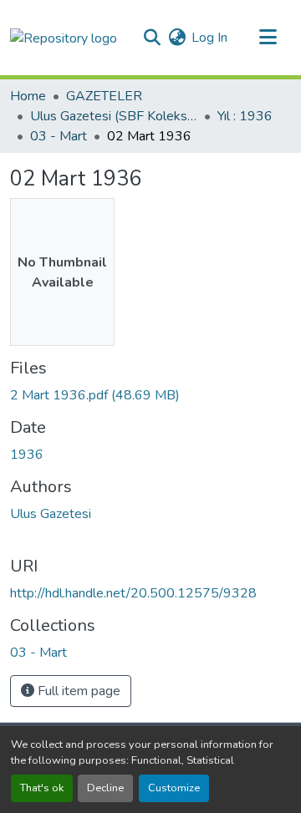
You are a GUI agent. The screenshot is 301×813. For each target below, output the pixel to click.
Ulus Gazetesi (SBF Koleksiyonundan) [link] (113, 116)
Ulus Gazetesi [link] (50, 514)
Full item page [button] (77, 691)
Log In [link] (209, 37)
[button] (63, 37)
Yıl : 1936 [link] (245, 116)
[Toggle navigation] (267, 37)
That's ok (42, 787)
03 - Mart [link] (58, 136)
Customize (174, 787)
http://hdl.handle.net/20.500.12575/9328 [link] (133, 593)
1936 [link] (26, 454)
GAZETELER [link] (104, 96)
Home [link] (28, 96)
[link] (150, 395)
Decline (105, 787)
